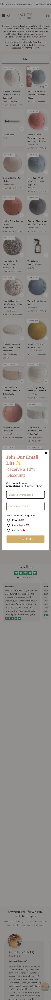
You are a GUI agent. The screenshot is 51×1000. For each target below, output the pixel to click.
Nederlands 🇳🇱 (20, 525)
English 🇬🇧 (18, 520)
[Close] (45, 453)
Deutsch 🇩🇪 (18, 530)
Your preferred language (21, 515)
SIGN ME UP (25, 539)
